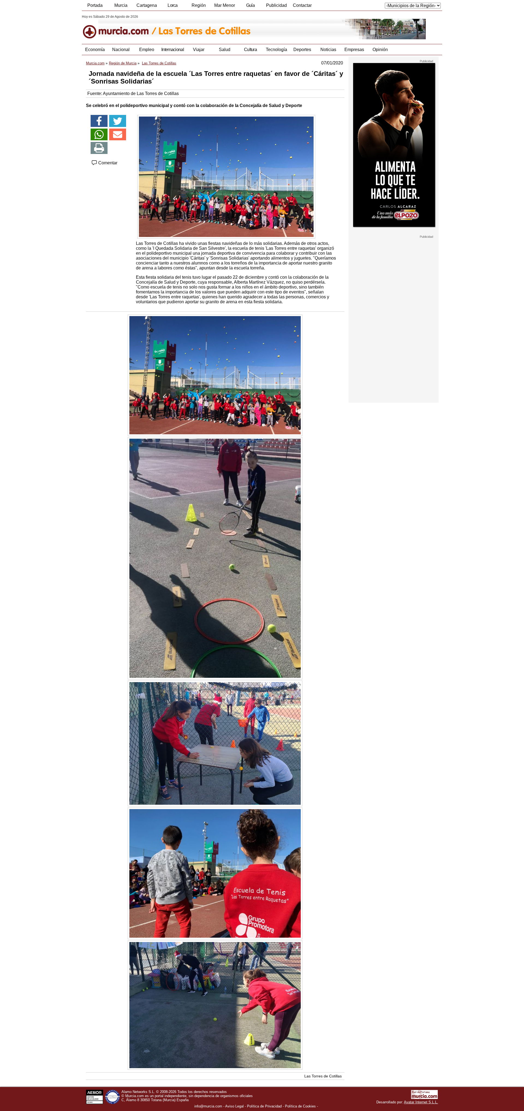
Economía (95, 49)
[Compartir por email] (117, 135)
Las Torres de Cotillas (323, 1076)
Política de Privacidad (264, 1106)
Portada (95, 5)
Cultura (250, 49)
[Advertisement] (393, 320)
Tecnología (276, 49)
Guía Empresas (250, 7)
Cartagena (146, 5)
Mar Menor (224, 5)
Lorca (173, 5)
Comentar (107, 163)
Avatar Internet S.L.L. (421, 1102)
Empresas (354, 49)
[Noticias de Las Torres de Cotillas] (215, 27)
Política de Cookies (300, 1106)
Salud (224, 49)
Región (199, 5)
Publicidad (276, 5)
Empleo (146, 49)
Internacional (172, 49)
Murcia (120, 5)
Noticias (328, 49)
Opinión (380, 49)
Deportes (302, 49)
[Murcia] (119, 27)
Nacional (121, 49)
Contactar (302, 5)
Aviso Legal (234, 1106)
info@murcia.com (208, 1106)
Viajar (198, 49)
